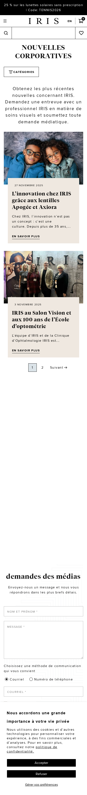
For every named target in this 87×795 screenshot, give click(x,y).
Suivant (56, 367)
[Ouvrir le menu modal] (5, 21)
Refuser (41, 773)
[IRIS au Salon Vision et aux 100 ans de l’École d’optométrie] (43, 277)
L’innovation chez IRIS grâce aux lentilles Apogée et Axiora (41, 200)
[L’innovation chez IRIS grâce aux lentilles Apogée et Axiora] (43, 158)
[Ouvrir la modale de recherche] (5, 33)
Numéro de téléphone (53, 679)
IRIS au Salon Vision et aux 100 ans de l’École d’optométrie (42, 320)
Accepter (41, 762)
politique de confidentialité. (32, 749)
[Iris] (43, 21)
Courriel (17, 679)
